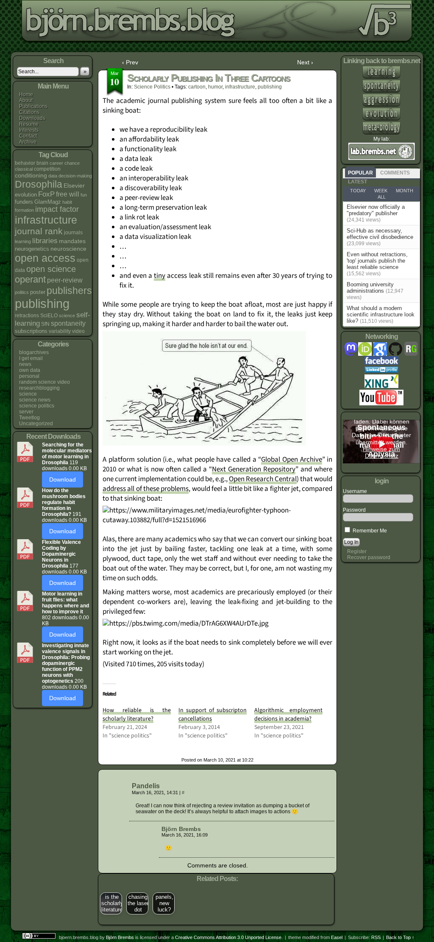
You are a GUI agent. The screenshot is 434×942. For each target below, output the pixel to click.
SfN (45, 324)
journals (73, 233)
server (26, 412)
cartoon (197, 87)
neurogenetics (32, 249)
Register (357, 551)
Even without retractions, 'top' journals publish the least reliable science (377, 260)
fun (84, 194)
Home (26, 94)
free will (67, 194)
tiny (159, 276)
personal (29, 376)
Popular (360, 173)
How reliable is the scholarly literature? (137, 714)
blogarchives (34, 352)
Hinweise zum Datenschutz (381, 452)
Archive (27, 142)
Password (354, 510)
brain (42, 163)
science (67, 315)
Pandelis (146, 786)
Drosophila (38, 184)
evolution (26, 194)
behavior (25, 163)
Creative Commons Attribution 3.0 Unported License (228, 937)
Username (355, 491)
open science (51, 269)
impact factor (57, 209)
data (52, 175)
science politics (36, 406)
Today (358, 190)
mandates (72, 241)
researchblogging (39, 388)
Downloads (32, 118)
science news (34, 400)
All (382, 196)
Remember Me (369, 531)
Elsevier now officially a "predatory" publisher (376, 210)
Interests (29, 130)
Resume (29, 124)
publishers (69, 290)
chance (72, 163)
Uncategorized (36, 424)
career (56, 163)
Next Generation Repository (253, 469)
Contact (28, 136)
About (26, 100)
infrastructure (46, 220)
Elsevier (74, 185)
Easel (336, 937)
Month (404, 190)
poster (37, 292)
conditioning (31, 175)
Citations (29, 112)
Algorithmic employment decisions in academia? (288, 714)
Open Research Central (263, 479)
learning (23, 241)
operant (30, 279)
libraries (45, 240)
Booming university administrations (370, 287)
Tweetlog (29, 418)
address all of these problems (146, 489)
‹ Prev (130, 62)
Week (380, 190)
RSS (376, 937)
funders (24, 202)
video (78, 331)
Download (62, 479)
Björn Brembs (181, 829)
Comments (395, 173)
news (25, 364)
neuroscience (68, 248)
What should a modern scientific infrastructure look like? (381, 314)
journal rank (39, 231)
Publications (33, 106)
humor (215, 87)
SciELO (49, 316)
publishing (42, 303)
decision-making (75, 175)
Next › (305, 62)
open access (45, 258)
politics (22, 292)
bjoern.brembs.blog (209, 23)
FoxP (46, 194)
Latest (357, 182)
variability (60, 331)
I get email (31, 358)
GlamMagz (47, 202)
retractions (27, 316)
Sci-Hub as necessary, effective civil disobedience (380, 233)
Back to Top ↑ (400, 937)
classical (24, 169)
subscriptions (31, 331)
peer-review (65, 280)
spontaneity (68, 323)
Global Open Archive (291, 459)
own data (29, 370)
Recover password (368, 557)
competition (47, 169)
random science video (44, 382)
